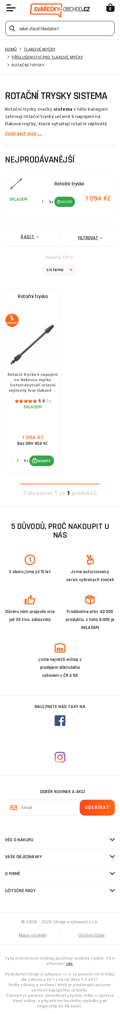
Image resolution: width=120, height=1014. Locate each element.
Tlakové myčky (39, 49)
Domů (11, 49)
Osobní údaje (91, 935)
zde (69, 963)
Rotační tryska (33, 296)
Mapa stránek (33, 935)
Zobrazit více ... (23, 133)
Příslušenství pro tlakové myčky (47, 57)
